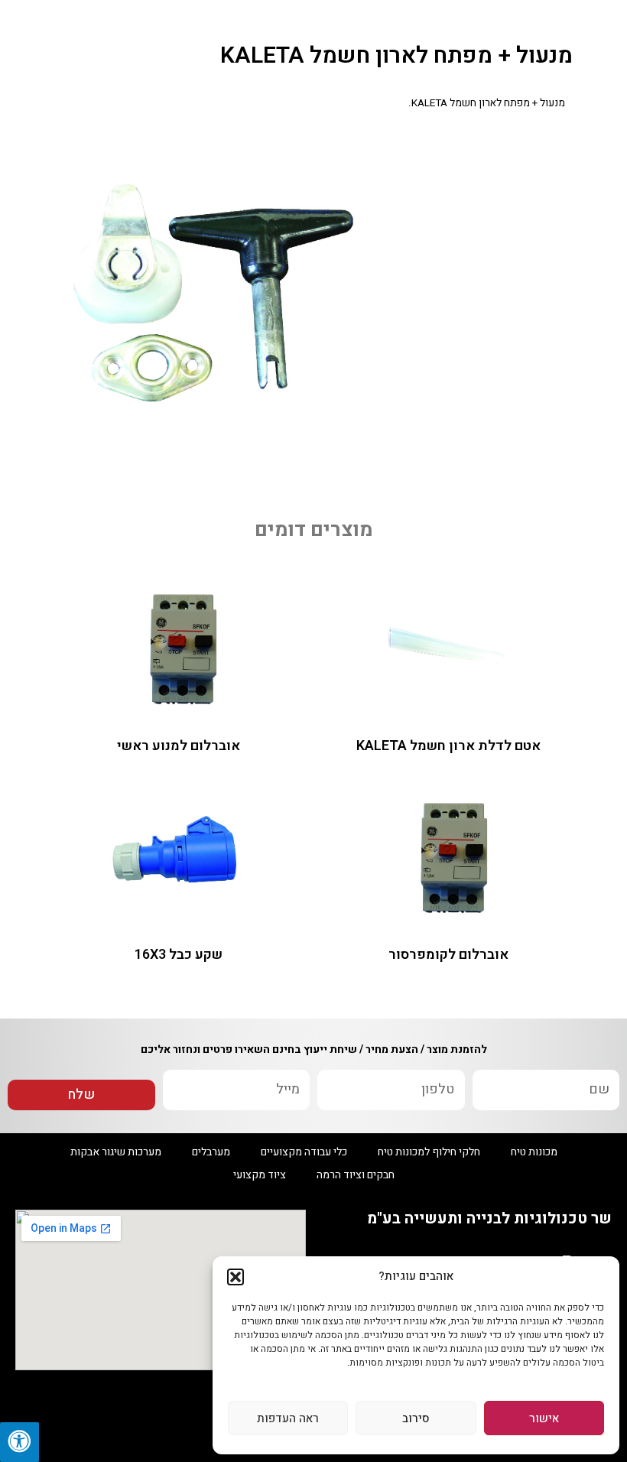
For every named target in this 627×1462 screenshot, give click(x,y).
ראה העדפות (288, 1418)
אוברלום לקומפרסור (448, 954)
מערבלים (211, 1152)
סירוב (416, 1418)
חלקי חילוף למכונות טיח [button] (429, 1152)
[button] (235, 1277)
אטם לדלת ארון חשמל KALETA (448, 746)
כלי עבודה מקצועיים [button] (304, 1152)
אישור (544, 1418)
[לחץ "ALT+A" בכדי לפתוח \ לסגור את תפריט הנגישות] (19, 1442)
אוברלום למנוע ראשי (178, 746)
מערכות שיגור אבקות (115, 1152)
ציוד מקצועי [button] (259, 1175)
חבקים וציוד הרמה (356, 1175)
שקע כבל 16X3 (179, 954)
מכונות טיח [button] (534, 1152)
